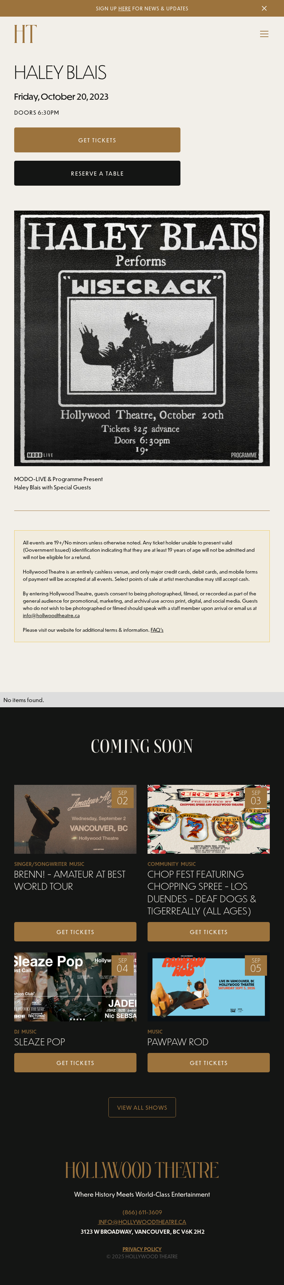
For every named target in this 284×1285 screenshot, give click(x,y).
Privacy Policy (142, 1249)
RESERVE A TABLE (97, 173)
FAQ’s (157, 630)
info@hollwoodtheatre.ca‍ (51, 615)
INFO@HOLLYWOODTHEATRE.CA (142, 1221)
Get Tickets (75, 932)
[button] (263, 34)
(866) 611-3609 (142, 1212)
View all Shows (142, 1107)
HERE (124, 8)
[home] (25, 34)
